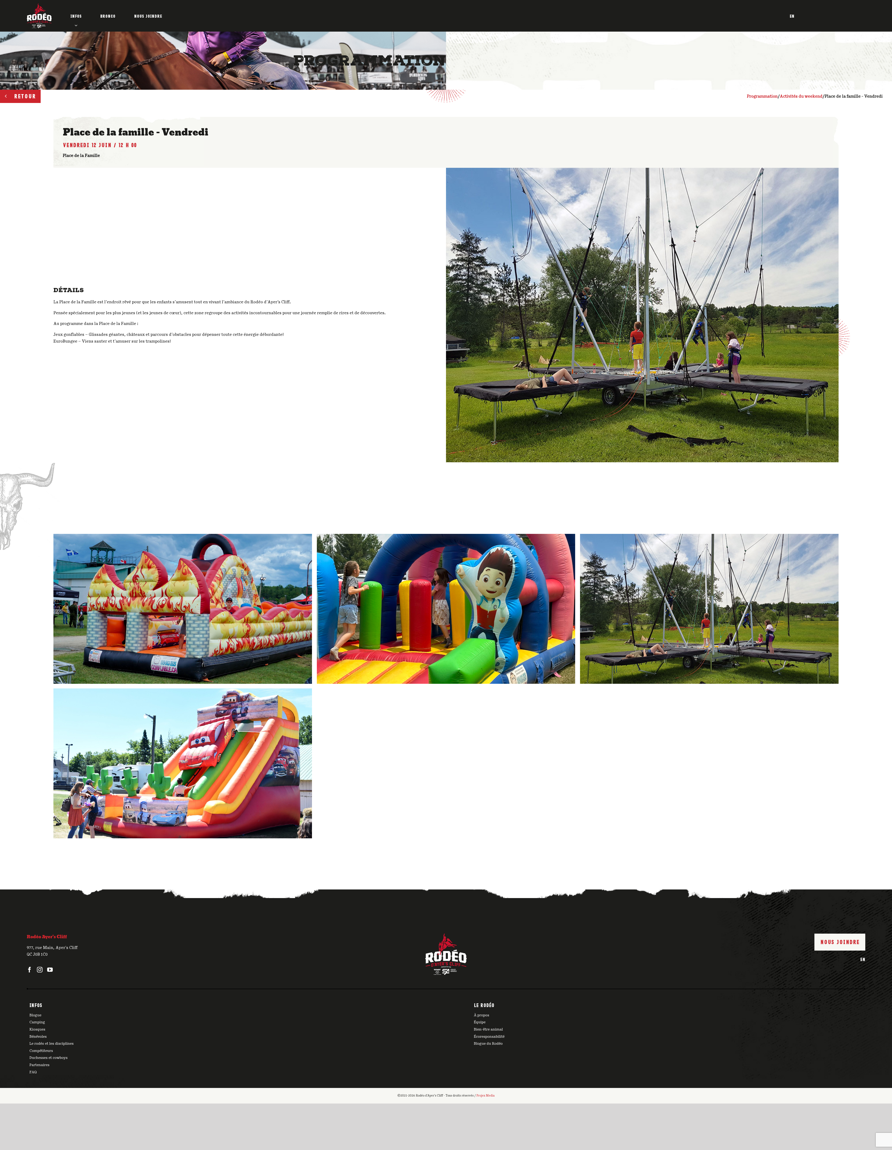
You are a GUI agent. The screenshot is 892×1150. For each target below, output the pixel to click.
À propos (481, 1015)
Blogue (35, 1015)
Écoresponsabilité (489, 1036)
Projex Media (485, 1095)
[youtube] (50, 969)
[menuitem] (792, 16)
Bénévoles (38, 1036)
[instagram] (40, 969)
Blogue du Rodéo (488, 1043)
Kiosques (37, 1029)
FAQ (33, 1072)
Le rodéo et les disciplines (52, 1043)
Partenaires (39, 1065)
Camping (37, 1022)
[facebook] (29, 969)
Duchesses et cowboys (49, 1057)
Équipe (479, 1022)
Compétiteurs (41, 1050)
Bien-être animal (488, 1029)
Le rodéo (484, 1004)
